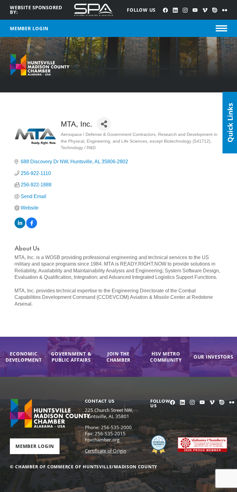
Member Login (34, 446)
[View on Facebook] (31, 226)
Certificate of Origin (105, 451)
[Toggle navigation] (221, 28)
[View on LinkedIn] (20, 226)
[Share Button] (104, 124)
